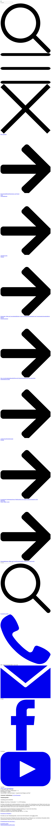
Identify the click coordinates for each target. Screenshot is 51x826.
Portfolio (8, 438)
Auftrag (2, 438)
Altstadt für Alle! (34, 499)
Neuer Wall (14, 499)
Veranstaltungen (4, 196)
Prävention (12, 824)
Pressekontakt (19, 561)
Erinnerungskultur (4, 318)
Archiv (6, 255)
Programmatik (3, 193)
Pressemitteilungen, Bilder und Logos (8, 561)
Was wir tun (3, 378)
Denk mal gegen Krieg (30, 378)
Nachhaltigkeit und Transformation (35, 316)
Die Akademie (4, 134)
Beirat (7, 193)
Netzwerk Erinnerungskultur (20, 378)
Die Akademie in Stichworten (28, 561)
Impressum (8, 824)
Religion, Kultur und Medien (22, 316)
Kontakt (11, 438)
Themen (2, 256)
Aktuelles (3, 255)
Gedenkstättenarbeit (10, 378)
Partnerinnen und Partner (14, 193)
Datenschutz (3, 824)
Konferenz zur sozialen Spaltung (24, 499)
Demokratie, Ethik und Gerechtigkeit (8, 316)
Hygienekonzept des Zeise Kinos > (8, 821)
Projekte (2, 440)
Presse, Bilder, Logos (5, 501)
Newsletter (6, 613)
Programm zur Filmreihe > (6, 813)
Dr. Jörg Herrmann (16, 795)
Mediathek (3, 500)
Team (2, 195)
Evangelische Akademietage (6, 499)
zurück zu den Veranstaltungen (7, 788)
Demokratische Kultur (5, 379)
